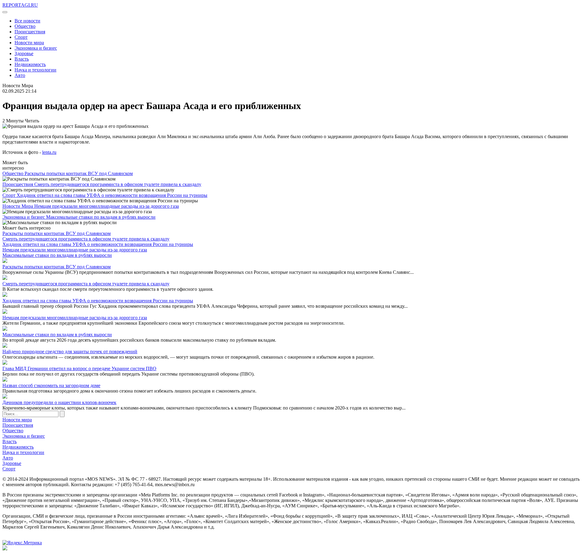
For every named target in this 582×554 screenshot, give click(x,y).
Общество (25, 26)
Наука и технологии (35, 69)
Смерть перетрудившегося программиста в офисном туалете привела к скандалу (117, 184)
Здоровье (24, 53)
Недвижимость (30, 64)
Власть (22, 58)
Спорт (21, 37)
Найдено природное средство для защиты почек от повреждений (69, 351)
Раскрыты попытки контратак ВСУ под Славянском (79, 173)
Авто (20, 75)
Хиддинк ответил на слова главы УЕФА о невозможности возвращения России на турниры (112, 195)
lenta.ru (49, 152)
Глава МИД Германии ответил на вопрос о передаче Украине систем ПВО (79, 368)
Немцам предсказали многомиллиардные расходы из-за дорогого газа (106, 206)
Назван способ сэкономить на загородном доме (51, 385)
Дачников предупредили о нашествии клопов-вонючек (59, 402)
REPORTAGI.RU (20, 5)
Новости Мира (18, 206)
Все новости (27, 20)
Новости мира (29, 42)
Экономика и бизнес (36, 48)
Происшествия (30, 31)
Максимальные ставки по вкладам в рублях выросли (101, 217)
